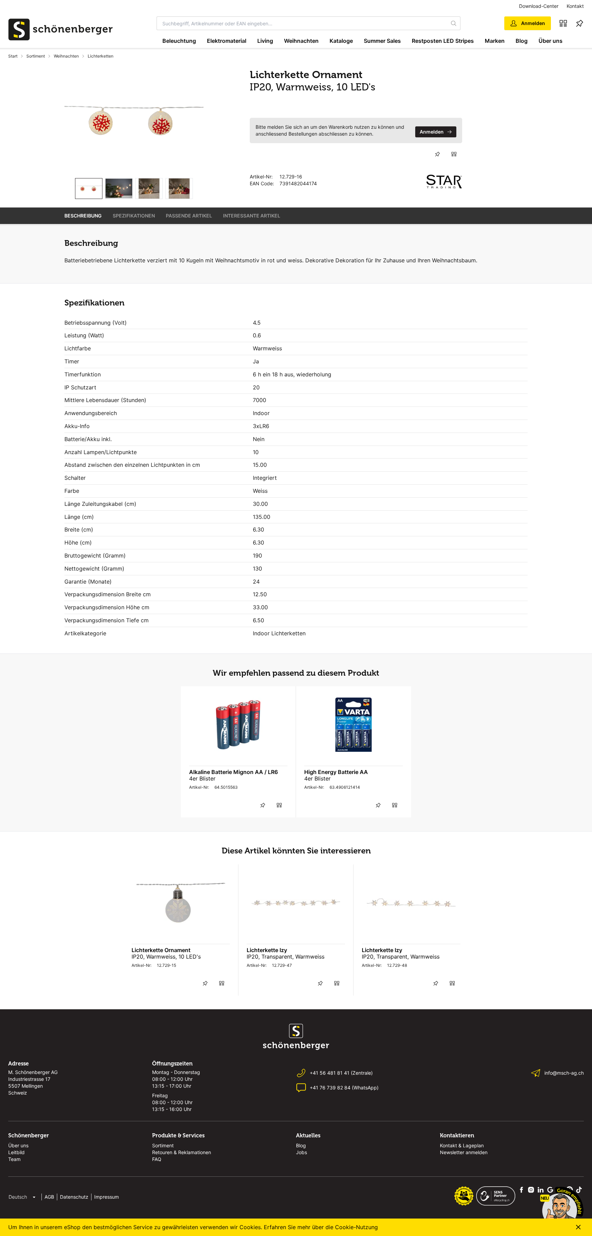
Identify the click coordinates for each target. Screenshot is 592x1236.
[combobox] (302, 23)
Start (12, 56)
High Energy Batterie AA (336, 772)
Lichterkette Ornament (161, 950)
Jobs (301, 1152)
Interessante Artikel (251, 216)
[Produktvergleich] (563, 23)
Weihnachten (301, 40)
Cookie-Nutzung (356, 1227)
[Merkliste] (579, 23)
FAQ (156, 1159)
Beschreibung (83, 216)
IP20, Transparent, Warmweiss (285, 956)
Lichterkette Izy (267, 950)
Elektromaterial (226, 40)
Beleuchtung (179, 40)
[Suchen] (453, 23)
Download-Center (538, 6)
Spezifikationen (134, 216)
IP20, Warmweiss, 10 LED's (166, 956)
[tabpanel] (134, 120)
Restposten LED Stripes (443, 40)
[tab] (88, 188)
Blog (522, 40)
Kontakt (575, 6)
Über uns (551, 40)
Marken (495, 40)
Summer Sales (382, 40)
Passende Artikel (189, 216)
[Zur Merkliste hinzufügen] (437, 154)
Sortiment (35, 56)
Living (265, 40)
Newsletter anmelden (464, 1152)
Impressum (106, 1197)
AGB (49, 1197)
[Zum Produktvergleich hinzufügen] (454, 154)
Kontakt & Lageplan (462, 1145)
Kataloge (341, 40)
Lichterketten (100, 56)
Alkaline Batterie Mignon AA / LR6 (233, 772)
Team (14, 1159)
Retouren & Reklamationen (181, 1152)
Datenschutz (74, 1197)
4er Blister (202, 778)
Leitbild (16, 1152)
